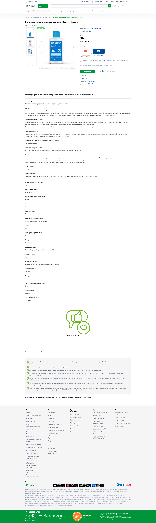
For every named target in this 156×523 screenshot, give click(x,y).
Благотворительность (55, 424)
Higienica (88, 31)
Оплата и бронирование (33, 415)
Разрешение (30, 437)
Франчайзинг (97, 415)
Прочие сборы (46, 17)
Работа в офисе (119, 420)
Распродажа (36, 11)
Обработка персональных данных (33, 471)
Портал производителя (100, 418)
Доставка (29, 418)
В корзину (87, 71)
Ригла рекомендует (58, 11)
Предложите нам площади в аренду (98, 422)
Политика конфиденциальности (33, 425)
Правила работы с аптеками (53, 452)
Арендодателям (85, 1)
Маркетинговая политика (34, 444)
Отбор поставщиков (99, 426)
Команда (51, 418)
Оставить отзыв (53, 427)
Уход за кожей (104, 11)
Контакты (51, 421)
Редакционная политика (56, 430)
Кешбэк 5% (46, 11)
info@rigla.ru (113, 519)
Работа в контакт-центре (122, 423)
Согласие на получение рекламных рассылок (33, 476)
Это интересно (30, 421)
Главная (27, 17)
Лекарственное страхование (53, 434)
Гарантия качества (54, 438)
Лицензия (29, 434)
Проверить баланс (76, 423)
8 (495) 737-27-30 (36, 493)
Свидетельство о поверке (56, 441)
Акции (28, 11)
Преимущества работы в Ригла (122, 413)
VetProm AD (96, 28)
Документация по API (99, 429)
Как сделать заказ (31, 412)
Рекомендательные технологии (54, 447)
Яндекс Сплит (128, 11)
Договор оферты (31, 450)
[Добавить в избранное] (100, 71)
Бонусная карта (109, 1)
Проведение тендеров (100, 412)
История (51, 415)
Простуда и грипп (71, 11)
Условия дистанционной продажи (33, 440)
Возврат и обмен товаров (34, 447)
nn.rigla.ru (80, 489)
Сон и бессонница (116, 11)
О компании (52, 412)
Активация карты (75, 417)
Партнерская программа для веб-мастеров (100, 437)
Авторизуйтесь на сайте (32, 352)
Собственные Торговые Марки (100, 433)
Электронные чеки (76, 432)
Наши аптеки (120, 1)
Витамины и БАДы (36, 17)
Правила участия (75, 420)
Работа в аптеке (120, 417)
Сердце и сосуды (84, 11)
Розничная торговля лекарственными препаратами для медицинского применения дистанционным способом (32, 462)
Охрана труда (119, 426)
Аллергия (94, 11)
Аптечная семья (75, 414)
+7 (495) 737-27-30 (32, 512)
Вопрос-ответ (74, 429)
